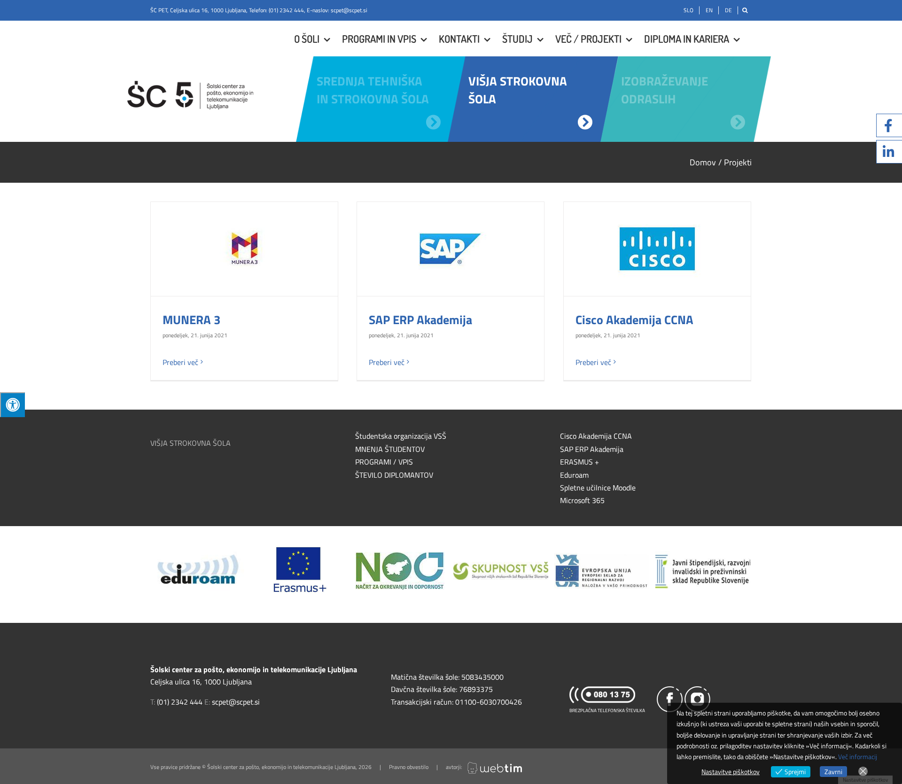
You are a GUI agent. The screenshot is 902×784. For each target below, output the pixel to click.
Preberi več (180, 362)
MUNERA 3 (192, 319)
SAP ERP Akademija (420, 319)
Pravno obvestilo (408, 766)
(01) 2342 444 (286, 10)
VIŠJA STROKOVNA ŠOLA (190, 443)
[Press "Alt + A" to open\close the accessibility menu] (12, 404)
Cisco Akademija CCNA (634, 319)
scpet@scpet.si (349, 10)
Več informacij (857, 756)
